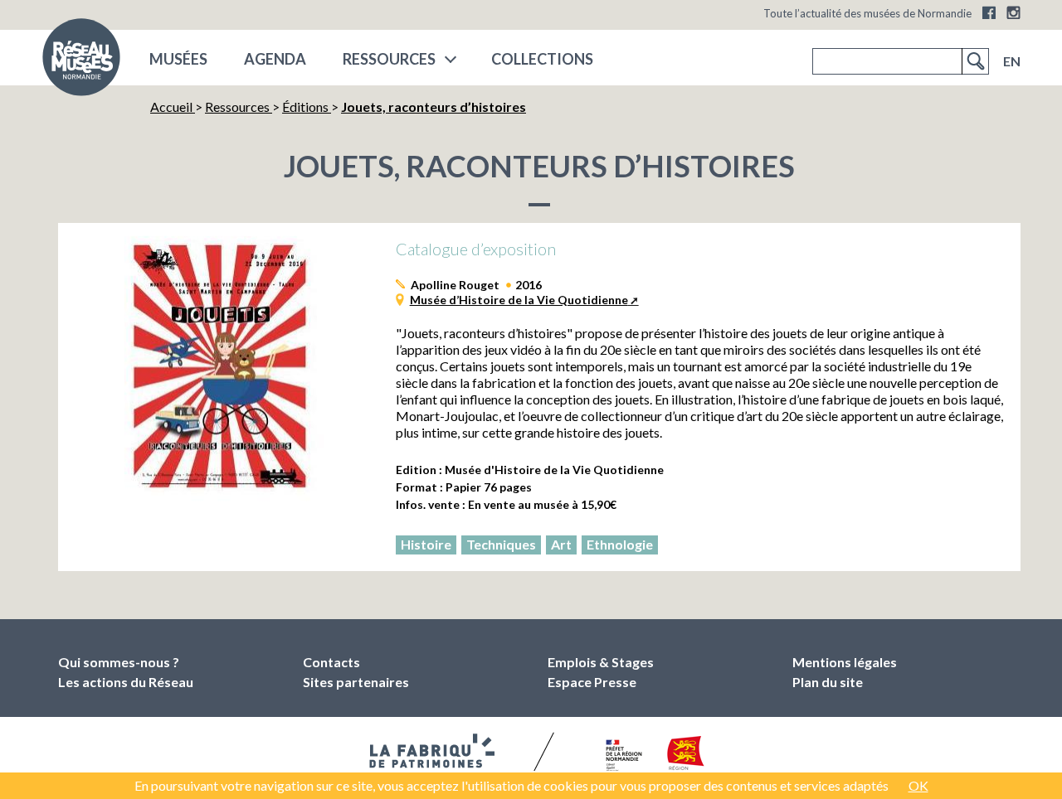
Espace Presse (592, 682)
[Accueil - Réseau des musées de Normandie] (81, 62)
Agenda (275, 59)
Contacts (331, 662)
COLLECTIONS (542, 59)
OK (918, 785)
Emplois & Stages (601, 662)
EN (1012, 61)
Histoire (426, 544)
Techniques (501, 544)
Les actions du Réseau (125, 682)
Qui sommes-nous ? (118, 662)
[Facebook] (989, 12)
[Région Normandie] (685, 756)
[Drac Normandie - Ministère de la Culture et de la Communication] (622, 756)
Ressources (389, 59)
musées (178, 59)
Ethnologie (620, 544)
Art (561, 544)
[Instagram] (1013, 12)
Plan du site (827, 682)
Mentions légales (844, 662)
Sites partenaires (356, 682)
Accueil (172, 106)
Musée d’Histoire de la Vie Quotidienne (519, 300)
